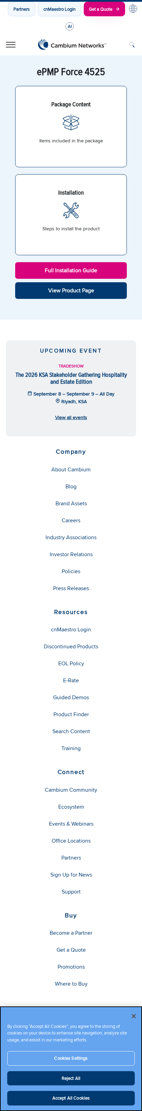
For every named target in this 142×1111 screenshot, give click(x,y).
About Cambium (71, 469)
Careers (71, 520)
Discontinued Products (71, 646)
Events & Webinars (71, 824)
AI (69, 26)
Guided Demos (71, 697)
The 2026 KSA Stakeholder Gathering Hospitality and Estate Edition (71, 378)
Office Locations (71, 841)
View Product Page (71, 290)
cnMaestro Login (59, 9)
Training (71, 748)
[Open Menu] (11, 45)
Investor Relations (71, 554)
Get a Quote (100, 9)
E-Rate (71, 680)
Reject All (71, 1078)
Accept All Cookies (71, 1098)
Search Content (71, 731)
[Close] (133, 1016)
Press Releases (71, 588)
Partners (21, 9)
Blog (71, 486)
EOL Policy (71, 663)
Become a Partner (71, 933)
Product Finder (71, 714)
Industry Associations (71, 537)
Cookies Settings (71, 1058)
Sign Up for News (71, 875)
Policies (71, 571)
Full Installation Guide (71, 270)
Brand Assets (71, 503)
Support (71, 892)
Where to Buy (71, 984)
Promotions (71, 967)
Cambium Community (71, 790)
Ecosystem (71, 807)
